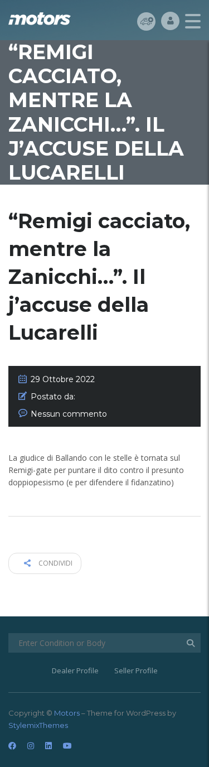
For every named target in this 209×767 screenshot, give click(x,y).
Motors (67, 712)
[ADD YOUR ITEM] (146, 21)
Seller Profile (136, 670)
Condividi (54, 563)
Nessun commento (69, 414)
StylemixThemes (38, 725)
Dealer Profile (75, 670)
